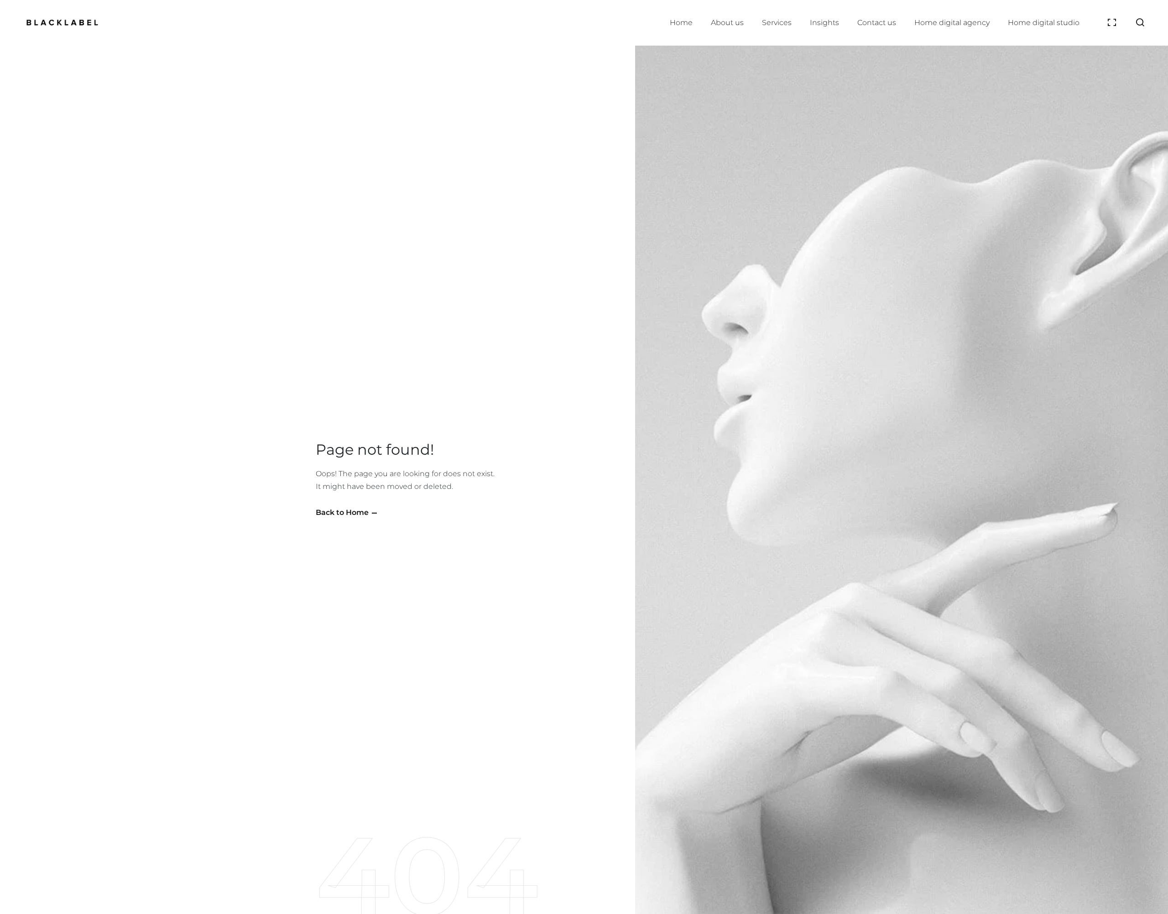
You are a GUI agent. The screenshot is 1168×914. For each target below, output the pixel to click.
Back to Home (342, 513)
